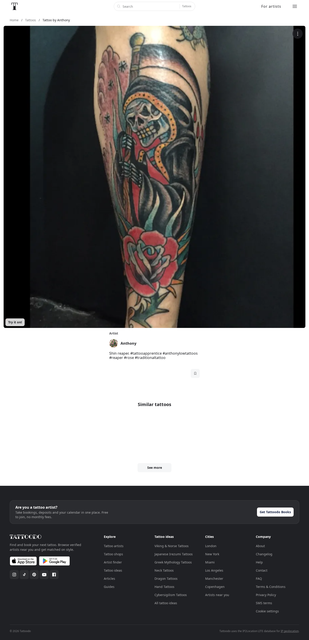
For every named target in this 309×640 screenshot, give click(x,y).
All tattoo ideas (165, 603)
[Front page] (14, 6)
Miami (210, 562)
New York (212, 554)
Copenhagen (215, 587)
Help (259, 562)
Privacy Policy (266, 595)
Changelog (264, 554)
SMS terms (264, 603)
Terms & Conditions (270, 587)
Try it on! (15, 322)
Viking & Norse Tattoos (171, 546)
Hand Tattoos (164, 587)
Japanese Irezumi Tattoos (173, 554)
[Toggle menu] (294, 6)
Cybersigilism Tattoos (170, 595)
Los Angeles (214, 570)
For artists (271, 6)
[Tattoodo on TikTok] (24, 574)
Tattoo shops (113, 554)
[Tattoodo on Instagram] (14, 574)
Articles (109, 578)
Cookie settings (267, 611)
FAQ (259, 578)
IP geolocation (290, 631)
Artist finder (113, 562)
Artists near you (217, 595)
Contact (261, 570)
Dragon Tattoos (166, 578)
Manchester (214, 578)
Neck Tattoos (164, 570)
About (260, 546)
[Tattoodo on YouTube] (44, 574)
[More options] (297, 34)
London (210, 546)
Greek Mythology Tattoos (173, 562)
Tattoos (186, 6)
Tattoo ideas (113, 570)
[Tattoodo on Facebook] (54, 574)
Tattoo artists (114, 546)
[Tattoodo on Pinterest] (34, 574)
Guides (109, 587)
